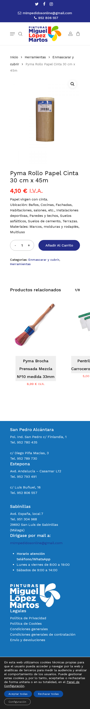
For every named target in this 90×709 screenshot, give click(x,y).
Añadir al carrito (59, 245)
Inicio (14, 57)
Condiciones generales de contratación (42, 634)
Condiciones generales (29, 629)
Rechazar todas (48, 693)
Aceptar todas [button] (18, 693)
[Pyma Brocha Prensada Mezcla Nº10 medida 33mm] (35, 324)
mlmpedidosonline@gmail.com (36, 543)
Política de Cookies (26, 623)
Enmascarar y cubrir (43, 259)
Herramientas (35, 57)
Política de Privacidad (28, 618)
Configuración (17, 701)
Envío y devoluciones (27, 640)
